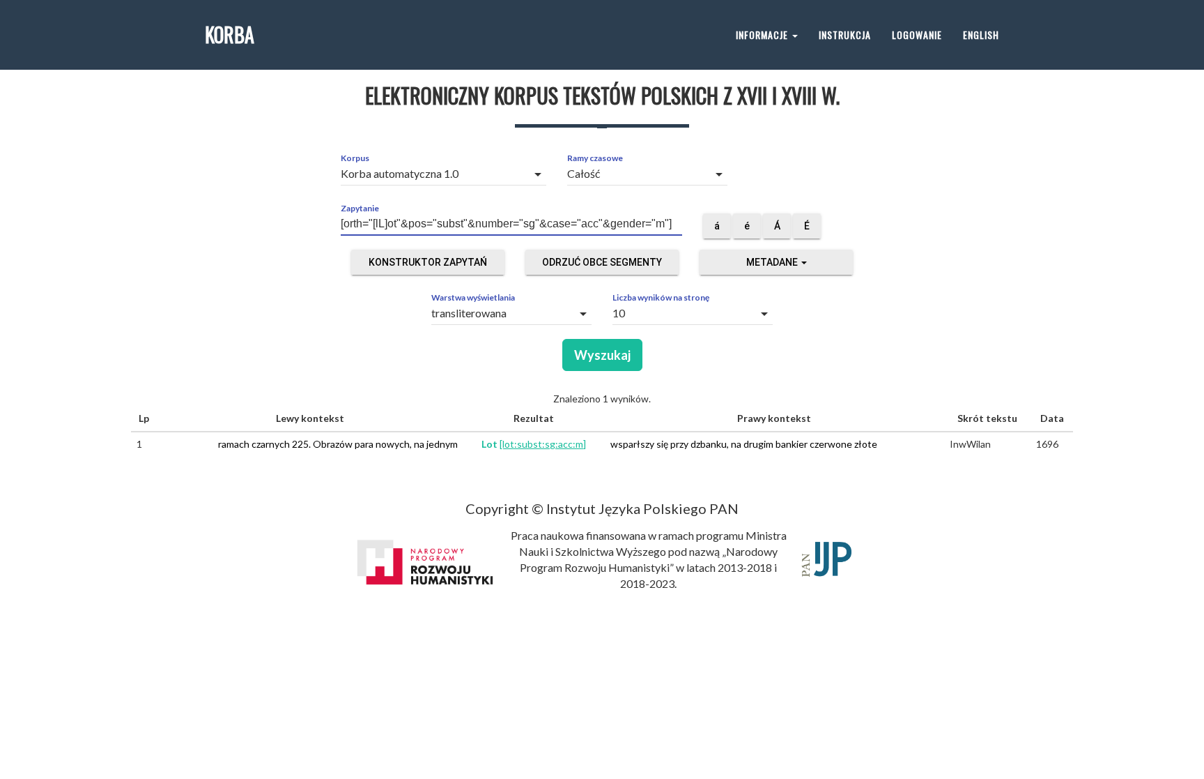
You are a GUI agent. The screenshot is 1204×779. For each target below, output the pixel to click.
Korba (229, 34)
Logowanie (917, 34)
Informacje (763, 34)
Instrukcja (845, 34)
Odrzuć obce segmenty (602, 262)
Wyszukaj (602, 355)
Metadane (773, 262)
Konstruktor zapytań (428, 262)
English (981, 34)
